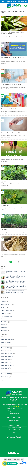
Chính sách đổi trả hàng (15, 427)
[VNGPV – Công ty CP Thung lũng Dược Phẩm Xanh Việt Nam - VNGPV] (14, 5)
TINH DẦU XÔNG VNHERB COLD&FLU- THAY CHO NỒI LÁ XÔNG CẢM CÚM (16, 281)
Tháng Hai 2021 (5, 350)
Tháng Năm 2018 (5, 374)
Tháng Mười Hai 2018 (6, 371)
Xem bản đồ (16, 406)
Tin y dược (4, 327)
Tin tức (3, 324)
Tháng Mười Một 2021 (7, 339)
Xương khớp (4, 330)
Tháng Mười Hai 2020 (6, 353)
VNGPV (22, 463)
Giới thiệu (3, 301)
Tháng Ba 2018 (5, 376)
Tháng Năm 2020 (5, 359)
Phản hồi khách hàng (6, 316)
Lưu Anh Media (17, 465)
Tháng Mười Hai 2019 (6, 365)
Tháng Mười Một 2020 (7, 356)
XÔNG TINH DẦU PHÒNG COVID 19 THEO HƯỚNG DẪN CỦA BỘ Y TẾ (15, 291)
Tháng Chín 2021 (5, 342)
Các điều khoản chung (14, 420)
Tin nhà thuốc (4, 322)
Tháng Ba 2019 (5, 368)
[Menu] (2, 6)
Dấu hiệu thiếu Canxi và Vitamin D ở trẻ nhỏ (15, 272)
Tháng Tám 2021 (5, 345)
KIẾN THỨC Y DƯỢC (6, 304)
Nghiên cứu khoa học (6, 310)
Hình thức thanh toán (14, 423)
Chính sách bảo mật (14, 430)
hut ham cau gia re (5, 381)
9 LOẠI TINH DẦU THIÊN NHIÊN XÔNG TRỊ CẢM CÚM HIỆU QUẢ (16, 286)
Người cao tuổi (5, 313)
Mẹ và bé (3, 307)
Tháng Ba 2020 (5, 362)
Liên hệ (14, 432)
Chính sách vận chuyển (14, 425)
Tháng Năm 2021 (5, 348)
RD (2, 319)
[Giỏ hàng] (25, 6)
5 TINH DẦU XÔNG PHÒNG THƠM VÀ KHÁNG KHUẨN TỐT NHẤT (15, 277)
